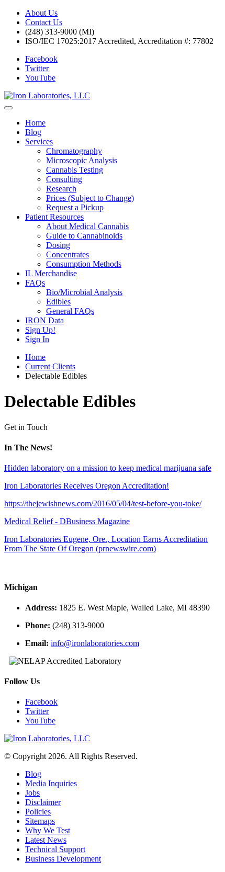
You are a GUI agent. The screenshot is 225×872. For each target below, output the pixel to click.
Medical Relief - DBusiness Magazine (67, 521)
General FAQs (70, 311)
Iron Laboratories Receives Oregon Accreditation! (86, 485)
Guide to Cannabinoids (84, 235)
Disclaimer (43, 802)
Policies (38, 811)
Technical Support (55, 849)
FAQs (35, 282)
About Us (41, 12)
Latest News (45, 839)
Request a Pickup (75, 207)
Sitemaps (40, 821)
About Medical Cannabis (87, 226)
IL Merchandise (51, 273)
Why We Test (47, 830)
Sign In (37, 339)
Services (39, 141)
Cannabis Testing (74, 169)
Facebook (41, 58)
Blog (33, 132)
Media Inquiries (51, 783)
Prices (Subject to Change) (90, 198)
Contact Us (43, 22)
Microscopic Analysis (81, 160)
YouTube (40, 77)
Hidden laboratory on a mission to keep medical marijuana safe (107, 467)
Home (35, 122)
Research (61, 188)
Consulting (64, 179)
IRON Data (44, 320)
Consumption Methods (83, 263)
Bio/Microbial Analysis (84, 292)
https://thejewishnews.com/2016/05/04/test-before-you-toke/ (102, 503)
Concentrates (67, 254)
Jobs (32, 792)
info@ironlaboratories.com (95, 643)
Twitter (37, 68)
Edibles (58, 301)
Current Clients (50, 366)
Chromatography (74, 150)
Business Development (63, 858)
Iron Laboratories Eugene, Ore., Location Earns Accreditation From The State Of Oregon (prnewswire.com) (106, 544)
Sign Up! (40, 329)
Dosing (58, 245)
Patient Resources (54, 216)
